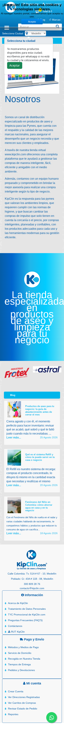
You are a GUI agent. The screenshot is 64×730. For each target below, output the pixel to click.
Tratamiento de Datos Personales (27, 608)
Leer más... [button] (13, 437)
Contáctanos (15, 626)
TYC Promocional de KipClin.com (26, 614)
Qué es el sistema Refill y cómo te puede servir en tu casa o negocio (40, 457)
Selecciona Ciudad (12, 33)
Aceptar (14, 65)
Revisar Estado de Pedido (22, 708)
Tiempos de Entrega (19, 664)
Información (33, 595)
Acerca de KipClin (18, 603)
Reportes (13, 714)
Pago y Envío (33, 639)
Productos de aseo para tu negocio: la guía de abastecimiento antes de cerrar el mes (39, 410)
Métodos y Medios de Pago (23, 647)
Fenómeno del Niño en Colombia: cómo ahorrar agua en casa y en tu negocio (38, 506)
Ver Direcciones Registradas (24, 697)
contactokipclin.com (32, 588)
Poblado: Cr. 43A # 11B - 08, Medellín (32, 578)
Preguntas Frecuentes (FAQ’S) (25, 620)
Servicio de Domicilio (19, 653)
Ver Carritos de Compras (22, 702)
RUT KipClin (17, 631)
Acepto (32, 21)
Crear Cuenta (15, 691)
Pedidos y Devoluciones (21, 670)
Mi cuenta (33, 683)
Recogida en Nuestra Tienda (24, 658)
